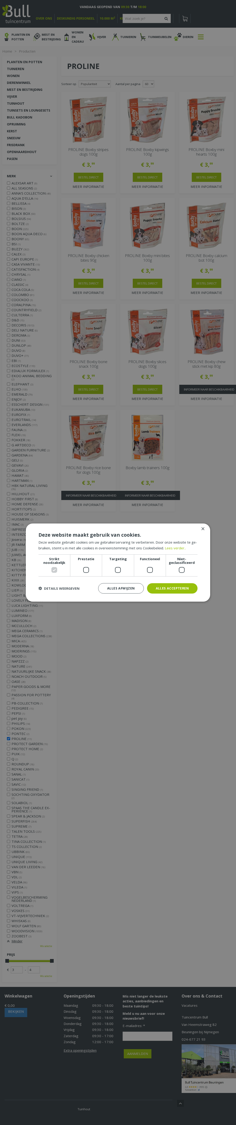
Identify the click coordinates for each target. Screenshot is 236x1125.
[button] (59, 588)
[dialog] (118, 563)
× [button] (202, 529)
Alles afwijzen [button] (121, 588)
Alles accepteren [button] (172, 588)
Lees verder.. (175, 548)
